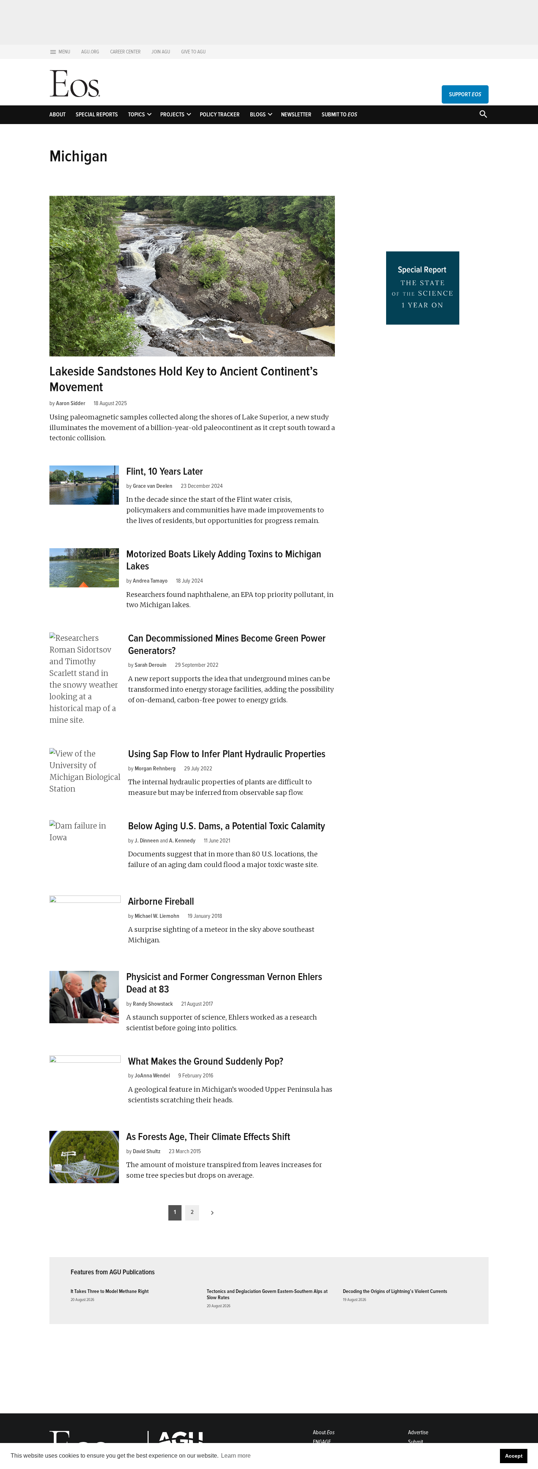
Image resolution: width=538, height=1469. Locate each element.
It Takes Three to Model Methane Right (110, 1291)
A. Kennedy (182, 840)
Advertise (418, 1432)
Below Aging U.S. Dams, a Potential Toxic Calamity (226, 826)
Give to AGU (193, 52)
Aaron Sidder (70, 403)
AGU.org (90, 52)
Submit (415, 1442)
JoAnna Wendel (152, 1075)
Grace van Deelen (152, 486)
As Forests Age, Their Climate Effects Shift (208, 1136)
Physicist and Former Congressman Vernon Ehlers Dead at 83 (224, 983)
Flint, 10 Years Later (164, 471)
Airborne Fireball (161, 901)
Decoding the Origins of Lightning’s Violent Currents (395, 1291)
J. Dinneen (147, 840)
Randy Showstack (153, 1004)
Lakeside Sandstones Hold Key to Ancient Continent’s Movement (183, 379)
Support (465, 94)
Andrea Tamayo (150, 580)
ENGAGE (322, 1442)
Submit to (339, 114)
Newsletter (296, 114)
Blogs (258, 114)
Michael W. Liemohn (157, 916)
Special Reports (97, 114)
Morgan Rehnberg (155, 768)
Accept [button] (514, 1456)
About (57, 114)
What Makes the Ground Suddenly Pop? (205, 1061)
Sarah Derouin (151, 665)
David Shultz (146, 1151)
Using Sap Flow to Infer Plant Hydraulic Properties (226, 754)
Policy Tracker (220, 114)
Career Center (125, 52)
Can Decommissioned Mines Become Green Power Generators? (227, 644)
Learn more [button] (236, 1456)
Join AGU (161, 52)
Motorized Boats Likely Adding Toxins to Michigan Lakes (223, 560)
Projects (172, 114)
